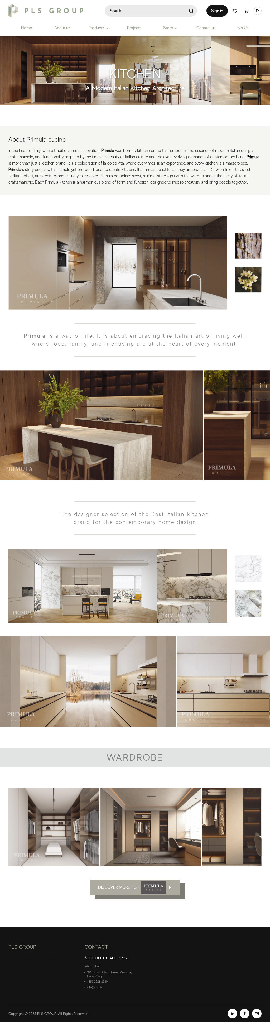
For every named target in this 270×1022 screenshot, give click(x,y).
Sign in (217, 10)
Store (168, 28)
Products (96, 28)
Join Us (242, 28)
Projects (134, 28)
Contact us (206, 28)
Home (26, 28)
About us (62, 28)
